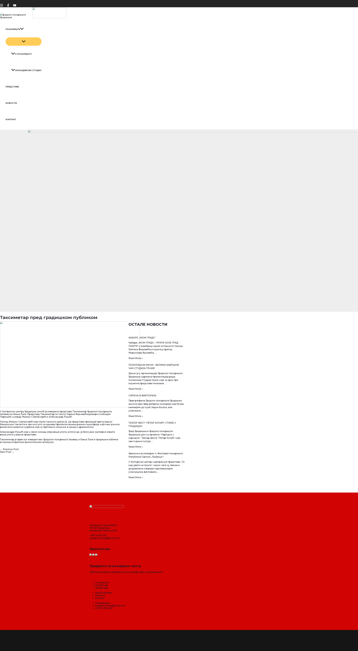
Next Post (7, 452)
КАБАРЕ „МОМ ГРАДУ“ (142, 337)
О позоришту (23, 54)
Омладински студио (28, 70)
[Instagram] (1, 6)
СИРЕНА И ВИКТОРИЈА (142, 395)
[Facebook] (8, 6)
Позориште (13, 29)
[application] (22, 29)
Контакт (11, 119)
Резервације (102, 603)
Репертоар (101, 585)
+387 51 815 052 (98, 535)
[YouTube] (14, 6)
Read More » (136, 358)
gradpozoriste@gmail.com (105, 538)
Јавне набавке (103, 592)
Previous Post (9, 449)
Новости (11, 103)
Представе (12, 86)
